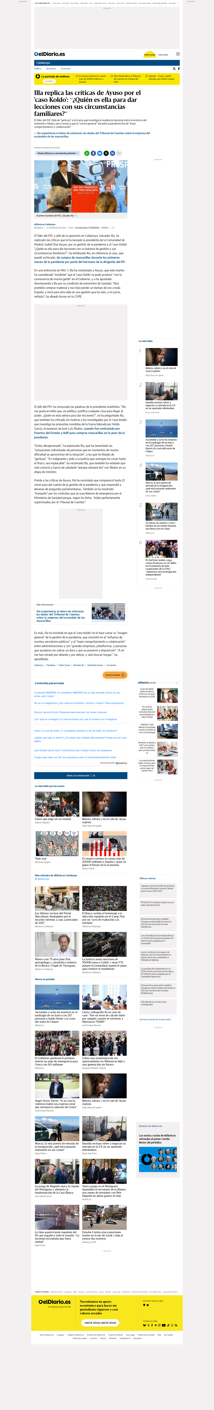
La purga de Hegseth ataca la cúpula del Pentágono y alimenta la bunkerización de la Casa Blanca (57, 1189)
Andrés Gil (86, 1199)
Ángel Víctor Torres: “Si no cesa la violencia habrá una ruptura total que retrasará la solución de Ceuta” (56, 1104)
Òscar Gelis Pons (89, 1153)
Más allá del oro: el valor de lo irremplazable (154, 1003)
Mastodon (137, 1338)
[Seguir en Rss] (176, 1325)
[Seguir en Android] (144, 1305)
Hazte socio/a (149, 55)
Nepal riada (83, 3)
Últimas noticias (147, 878)
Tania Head (172, 3)
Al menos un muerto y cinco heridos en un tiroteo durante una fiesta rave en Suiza (161, 525)
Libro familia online (155, 1292)
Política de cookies (79, 1338)
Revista (103, 1338)
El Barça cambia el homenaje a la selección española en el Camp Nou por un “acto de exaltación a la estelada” (103, 918)
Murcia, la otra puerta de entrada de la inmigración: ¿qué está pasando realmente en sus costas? (57, 1147)
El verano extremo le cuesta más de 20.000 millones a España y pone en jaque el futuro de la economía (104, 862)
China (179, 3)
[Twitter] (174, 68)
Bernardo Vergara (43, 862)
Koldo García (64, 665)
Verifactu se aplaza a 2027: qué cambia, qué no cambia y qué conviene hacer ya (147, 747)
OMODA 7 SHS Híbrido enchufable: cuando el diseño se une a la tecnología (147, 728)
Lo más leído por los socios (49, 786)
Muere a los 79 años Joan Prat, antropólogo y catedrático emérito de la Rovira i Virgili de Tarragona (55, 962)
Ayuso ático (120, 3)
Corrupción (111, 665)
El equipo (60, 1335)
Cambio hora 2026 (56, 1292)
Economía (65, 68)
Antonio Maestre (42, 822)
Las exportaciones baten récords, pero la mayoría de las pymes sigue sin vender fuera (146, 765)
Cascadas (81, 1292)
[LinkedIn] (112, 153)
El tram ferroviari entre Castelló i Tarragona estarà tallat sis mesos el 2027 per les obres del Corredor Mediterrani (156, 923)
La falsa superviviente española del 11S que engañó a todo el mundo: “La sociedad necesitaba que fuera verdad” (57, 1236)
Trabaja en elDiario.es (75, 1335)
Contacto (93, 1338)
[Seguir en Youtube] (164, 1325)
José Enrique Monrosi (91, 1025)
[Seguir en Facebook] (152, 1325)
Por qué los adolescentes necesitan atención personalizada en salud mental (147, 712)
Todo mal (40, 858)
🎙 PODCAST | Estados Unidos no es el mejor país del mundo (157, 903)
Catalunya (43, 63)
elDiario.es (39, 1025)
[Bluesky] (99, 153)
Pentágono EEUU (131, 3)
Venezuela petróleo (144, 3)
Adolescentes (126, 1292)
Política (37, 68)
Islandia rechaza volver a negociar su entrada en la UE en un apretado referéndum (104, 1147)
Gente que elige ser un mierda (53, 819)
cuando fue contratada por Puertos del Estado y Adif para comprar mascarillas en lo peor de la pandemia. (79, 433)
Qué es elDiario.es (47, 1335)
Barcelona (51, 68)
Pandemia (50, 665)
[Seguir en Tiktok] (168, 1325)
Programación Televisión (170, 1292)
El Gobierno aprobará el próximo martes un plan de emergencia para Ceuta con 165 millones (56, 1061)
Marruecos (111, 3)
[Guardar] (119, 153)
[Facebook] (179, 68)
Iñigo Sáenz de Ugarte (91, 825)
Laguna (101, 1292)
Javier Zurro (40, 1245)
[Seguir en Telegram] (155, 1325)
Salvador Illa (78, 665)
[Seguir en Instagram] (159, 1325)
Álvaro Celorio (88, 868)
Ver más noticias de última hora (155, 1019)
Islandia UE (65, 3)
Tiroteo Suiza (56, 3)
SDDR (75, 1292)
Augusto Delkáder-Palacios (94, 1068)
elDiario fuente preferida (140, 1292)
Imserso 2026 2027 (92, 1292)
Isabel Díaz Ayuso (95, 665)
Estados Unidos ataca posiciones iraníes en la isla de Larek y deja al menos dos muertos (102, 1235)
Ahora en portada (45, 979)
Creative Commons (115, 1335)
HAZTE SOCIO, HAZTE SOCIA (100, 1322)
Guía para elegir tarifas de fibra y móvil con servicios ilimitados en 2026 (147, 693)
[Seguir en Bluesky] (144, 1325)
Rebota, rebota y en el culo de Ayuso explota (104, 820)
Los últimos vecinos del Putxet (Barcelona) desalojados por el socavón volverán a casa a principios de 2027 (56, 918)
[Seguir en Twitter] (148, 1325)
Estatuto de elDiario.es (150, 1126)
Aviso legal (130, 1335)
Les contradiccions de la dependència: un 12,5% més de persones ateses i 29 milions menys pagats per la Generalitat (157, 939)
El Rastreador (151, 579)
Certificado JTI (125, 1338)
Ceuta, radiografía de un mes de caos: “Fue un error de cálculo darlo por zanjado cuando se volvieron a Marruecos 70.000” (103, 1016)
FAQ (159, 1335)
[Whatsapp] (87, 153)
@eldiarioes (43, 879)
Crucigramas (67, 1292)
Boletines (113, 1338)
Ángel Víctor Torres (100, 3)
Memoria (108, 1292)
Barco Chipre (75, 3)
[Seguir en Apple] (148, 1305)
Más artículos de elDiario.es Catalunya (56, 875)
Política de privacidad (146, 1335)
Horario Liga (116, 1292)
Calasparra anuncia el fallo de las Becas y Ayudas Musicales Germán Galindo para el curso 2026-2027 (157, 888)
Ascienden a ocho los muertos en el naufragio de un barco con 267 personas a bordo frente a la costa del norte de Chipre (56, 1016)
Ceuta (91, 3)
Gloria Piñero (40, 1153)
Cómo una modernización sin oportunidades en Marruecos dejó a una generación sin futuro (103, 1061)
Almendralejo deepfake (159, 3)
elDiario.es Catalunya (44, 224)
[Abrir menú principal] (178, 54)
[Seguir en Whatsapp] (172, 1325)
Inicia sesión (163, 55)
